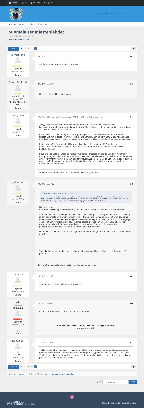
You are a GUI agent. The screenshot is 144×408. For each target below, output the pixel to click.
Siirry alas (13, 49)
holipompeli (18, 340)
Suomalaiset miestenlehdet (36, 32)
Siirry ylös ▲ (132, 403)
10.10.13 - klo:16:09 (46, 117)
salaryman (18, 115)
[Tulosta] (133, 48)
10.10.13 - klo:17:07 (46, 184)
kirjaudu (132, 14)
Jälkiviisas (18, 182)
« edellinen (14, 39)
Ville (18, 302)
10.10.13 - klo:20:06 (46, 276)
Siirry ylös (13, 367)
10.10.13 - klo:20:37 (46, 303)
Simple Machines (28, 404)
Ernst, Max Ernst (18, 82)
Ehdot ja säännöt (117, 403)
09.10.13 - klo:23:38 (46, 84)
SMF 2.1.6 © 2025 (14, 404)
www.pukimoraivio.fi (85, 328)
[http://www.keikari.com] (18, 330)
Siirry (99, 382)
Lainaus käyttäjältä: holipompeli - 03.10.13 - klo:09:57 (60, 193)
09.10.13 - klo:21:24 (46, 56)
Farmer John (18, 54)
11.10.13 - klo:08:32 (46, 342)
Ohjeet (105, 403)
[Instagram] (72, 397)
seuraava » (24, 39)
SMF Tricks (19, 402)
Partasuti (18, 274)
